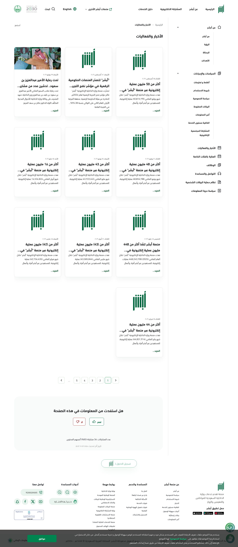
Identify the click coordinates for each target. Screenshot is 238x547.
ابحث (47, 9)
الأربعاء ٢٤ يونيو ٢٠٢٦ (101, 158)
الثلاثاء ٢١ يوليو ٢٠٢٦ (152, 158)
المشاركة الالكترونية (171, 8)
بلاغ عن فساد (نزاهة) (139, 495)
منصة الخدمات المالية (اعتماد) (104, 522)
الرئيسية (209, 8)
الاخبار (177, 503)
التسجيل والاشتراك (140, 514)
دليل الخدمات (145, 8)
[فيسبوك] (25, 502)
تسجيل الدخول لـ (123, 463)
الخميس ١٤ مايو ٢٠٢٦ (152, 238)
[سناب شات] (17, 502)
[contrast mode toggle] (75, 492)
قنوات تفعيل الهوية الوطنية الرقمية (136, 508)
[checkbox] (96, 422)
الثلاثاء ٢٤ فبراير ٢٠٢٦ (152, 319)
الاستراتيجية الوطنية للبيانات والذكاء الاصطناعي (104, 500)
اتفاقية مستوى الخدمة (170, 507)
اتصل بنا (144, 491)
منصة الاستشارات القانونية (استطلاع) (105, 516)
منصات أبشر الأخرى (98, 9)
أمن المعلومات (173, 519)
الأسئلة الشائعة (141, 499)
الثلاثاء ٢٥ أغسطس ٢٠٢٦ (151, 78)
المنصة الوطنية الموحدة (106, 495)
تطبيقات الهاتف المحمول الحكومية (105, 527)
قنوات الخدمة (142, 503)
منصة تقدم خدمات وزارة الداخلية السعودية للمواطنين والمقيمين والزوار (210, 498)
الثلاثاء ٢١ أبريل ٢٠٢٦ (102, 238)
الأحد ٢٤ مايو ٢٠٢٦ (51, 158)
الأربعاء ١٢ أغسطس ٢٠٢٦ (100, 74)
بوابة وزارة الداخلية (108, 491)
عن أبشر (193, 8)
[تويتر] (33, 502)
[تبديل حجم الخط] (67, 492)
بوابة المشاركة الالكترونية (105, 510)
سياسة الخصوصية (172, 495)
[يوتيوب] (41, 502)
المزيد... (156, 110)
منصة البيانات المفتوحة (106, 506)
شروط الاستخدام (172, 499)
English (67, 9)
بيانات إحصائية (174, 515)
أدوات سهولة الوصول (171, 511)
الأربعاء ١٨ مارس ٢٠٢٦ (50, 238)
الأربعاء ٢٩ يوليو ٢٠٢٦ (50, 74)
